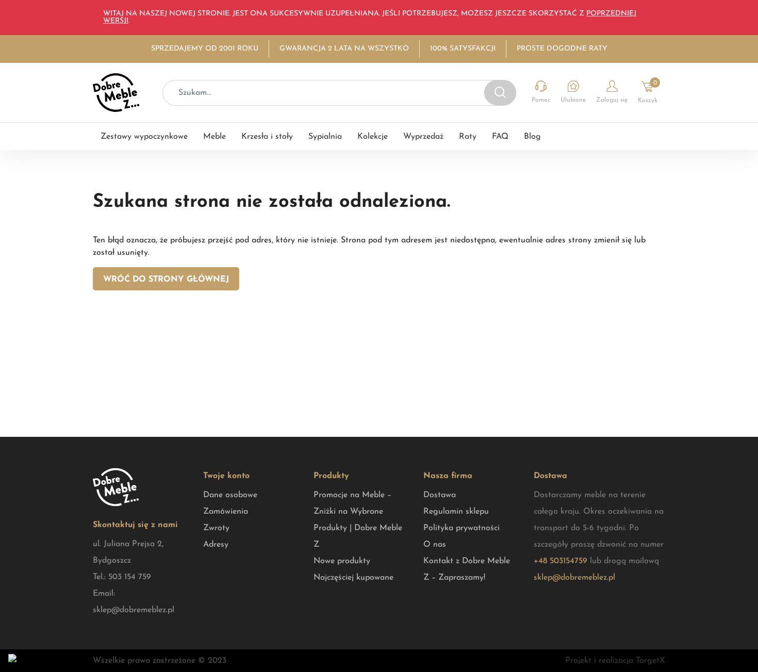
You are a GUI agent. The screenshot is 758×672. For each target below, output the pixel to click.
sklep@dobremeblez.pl (133, 610)
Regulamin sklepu (456, 511)
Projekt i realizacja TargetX (615, 661)
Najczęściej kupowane (353, 577)
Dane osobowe (230, 495)
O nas (434, 544)
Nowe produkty (342, 561)
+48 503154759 (560, 561)
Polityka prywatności (461, 528)
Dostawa (439, 495)
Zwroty (216, 528)
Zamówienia (225, 511)
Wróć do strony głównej (166, 279)
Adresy (215, 544)
